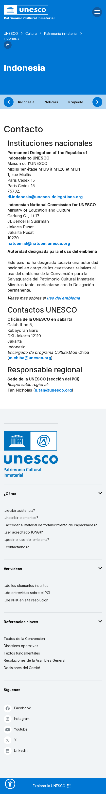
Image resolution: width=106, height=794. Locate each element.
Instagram (22, 718)
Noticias (51, 102)
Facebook (22, 708)
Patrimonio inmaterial (60, 33)
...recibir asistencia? (19, 510)
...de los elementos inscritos (26, 585)
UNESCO (11, 33)
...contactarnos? (16, 547)
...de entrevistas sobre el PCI (27, 593)
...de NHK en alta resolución (26, 600)
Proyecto (75, 102)
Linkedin (21, 750)
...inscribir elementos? (21, 518)
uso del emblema (63, 298)
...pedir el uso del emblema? (26, 539)
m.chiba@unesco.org (30, 357)
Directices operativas (21, 646)
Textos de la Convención (24, 638)
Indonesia (26, 102)
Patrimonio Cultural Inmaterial (29, 18)
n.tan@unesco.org (53, 390)
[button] (8, 47)
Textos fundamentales (22, 653)
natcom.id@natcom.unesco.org (38, 243)
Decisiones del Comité (22, 668)
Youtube (21, 729)
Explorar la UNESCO (49, 786)
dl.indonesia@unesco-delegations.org (45, 196)
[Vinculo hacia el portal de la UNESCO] (35, 10)
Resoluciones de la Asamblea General (34, 660)
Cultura (31, 33)
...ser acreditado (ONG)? (23, 532)
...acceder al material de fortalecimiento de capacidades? (50, 525)
